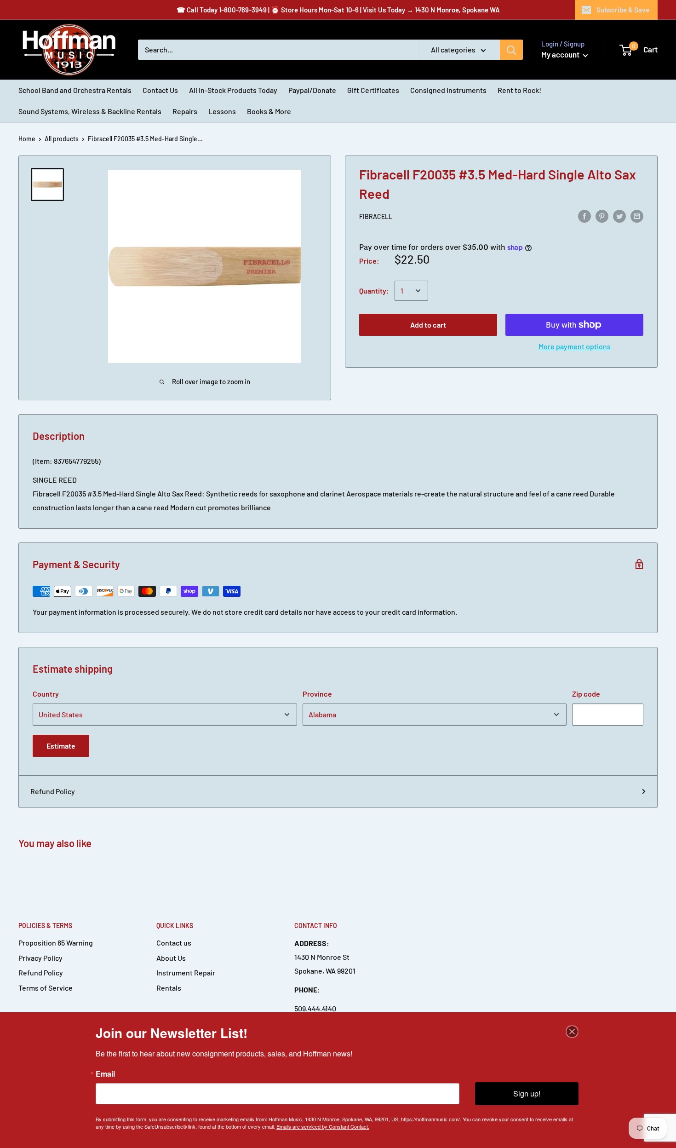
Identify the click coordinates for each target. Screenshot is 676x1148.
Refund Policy (52, 791)
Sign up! (526, 1093)
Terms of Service (45, 987)
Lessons (222, 111)
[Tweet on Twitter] (619, 215)
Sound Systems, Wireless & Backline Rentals (89, 111)
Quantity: (374, 290)
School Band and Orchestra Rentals (75, 90)
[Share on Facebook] (584, 215)
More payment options (575, 346)
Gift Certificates (373, 90)
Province (317, 693)
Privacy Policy (40, 957)
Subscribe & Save (622, 10)
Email (105, 1074)
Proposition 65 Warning (55, 942)
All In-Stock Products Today (233, 90)
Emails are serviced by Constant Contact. (322, 1126)
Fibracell (375, 216)
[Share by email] (636, 215)
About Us (171, 957)
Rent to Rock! (519, 90)
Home (26, 139)
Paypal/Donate (312, 90)
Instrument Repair (185, 972)
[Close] (572, 1031)
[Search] (511, 50)
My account (561, 54)
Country (46, 693)
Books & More (269, 111)
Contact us (173, 942)
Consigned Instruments (448, 90)
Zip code (586, 693)
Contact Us (160, 90)
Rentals (168, 987)
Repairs (184, 111)
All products (62, 139)
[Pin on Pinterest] (602, 215)
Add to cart (428, 324)
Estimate (60, 745)
